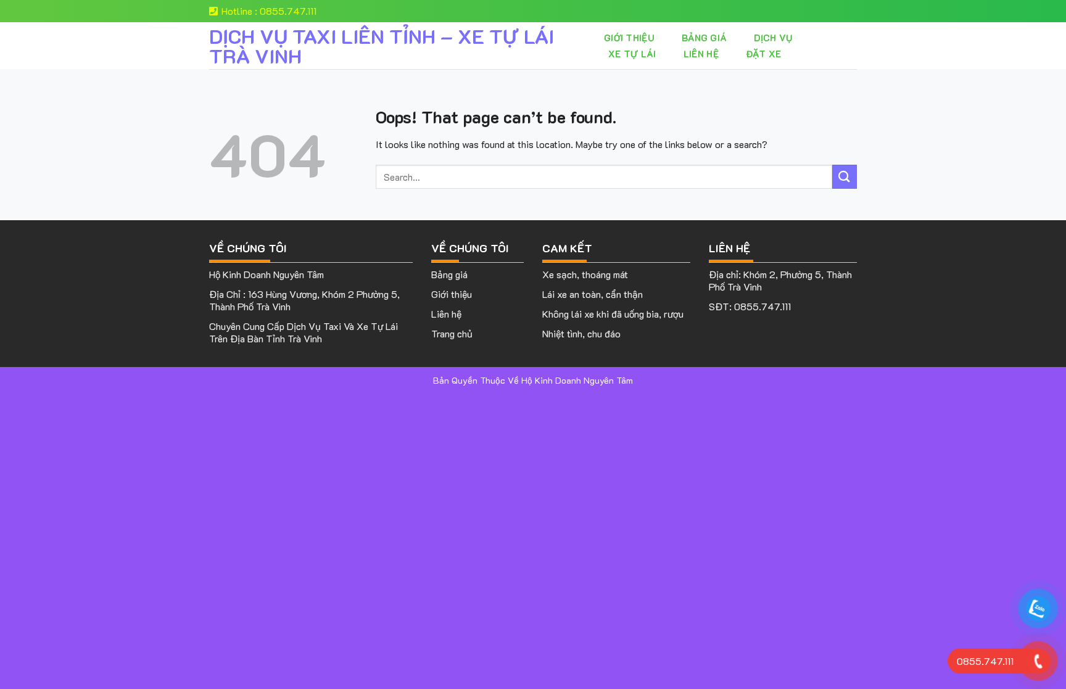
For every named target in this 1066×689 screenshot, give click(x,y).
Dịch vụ (773, 37)
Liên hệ (701, 53)
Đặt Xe (764, 53)
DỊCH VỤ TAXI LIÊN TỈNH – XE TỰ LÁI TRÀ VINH (381, 45)
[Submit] (844, 177)
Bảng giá (704, 37)
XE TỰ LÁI (632, 53)
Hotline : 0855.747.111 (268, 10)
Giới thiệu (629, 37)
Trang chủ (452, 333)
